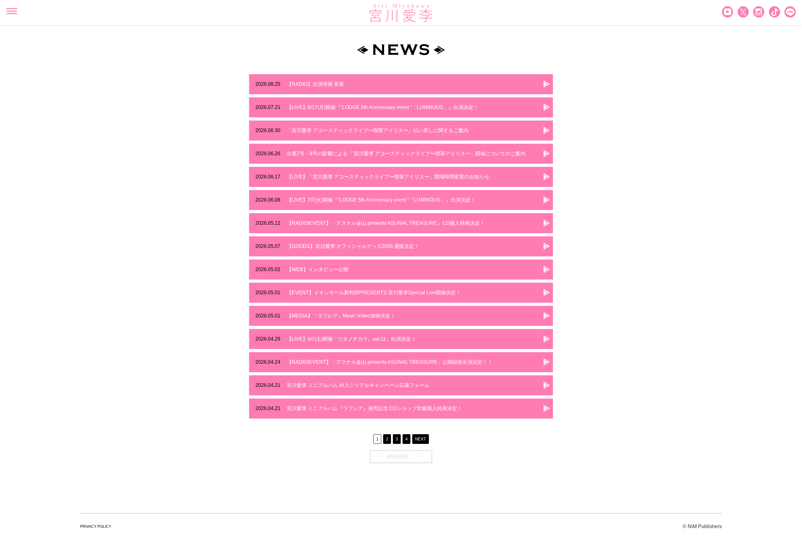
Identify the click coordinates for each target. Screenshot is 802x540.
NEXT (420, 439)
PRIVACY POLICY (95, 526)
